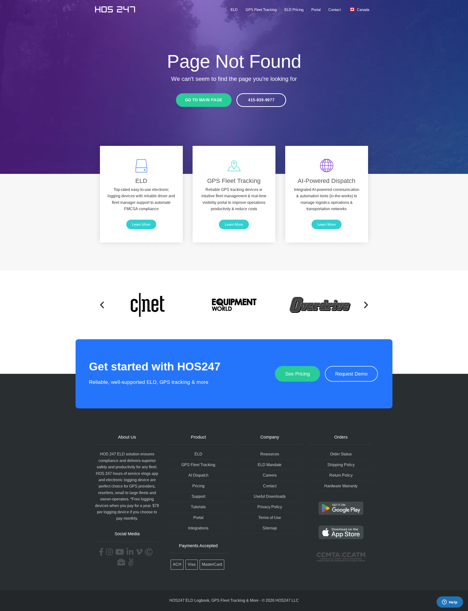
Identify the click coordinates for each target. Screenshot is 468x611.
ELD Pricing (293, 10)
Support (198, 496)
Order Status (341, 454)
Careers (270, 475)
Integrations (198, 528)
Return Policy (341, 475)
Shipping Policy (341, 465)
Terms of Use (269, 518)
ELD (234, 10)
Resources (269, 454)
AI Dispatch (198, 475)
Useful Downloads (270, 496)
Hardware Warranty (341, 486)
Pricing (198, 486)
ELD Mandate (270, 465)
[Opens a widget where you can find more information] (449, 602)
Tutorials (198, 507)
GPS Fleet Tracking (261, 10)
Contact (334, 10)
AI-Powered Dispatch (326, 180)
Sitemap (270, 528)
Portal (316, 10)
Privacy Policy (269, 507)
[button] (102, 304)
